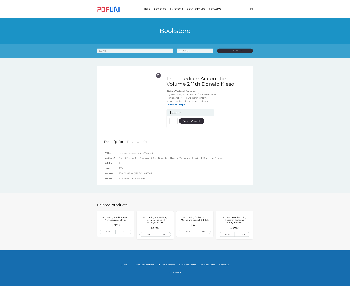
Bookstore (160, 9)
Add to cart (191, 121)
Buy (124, 232)
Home (147, 9)
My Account (176, 9)
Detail (108, 232)
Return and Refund (187, 265)
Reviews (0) (137, 142)
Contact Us (215, 9)
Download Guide (196, 9)
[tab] (114, 141)
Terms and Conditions (144, 265)
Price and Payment (166, 265)
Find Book (236, 51)
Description (114, 142)
